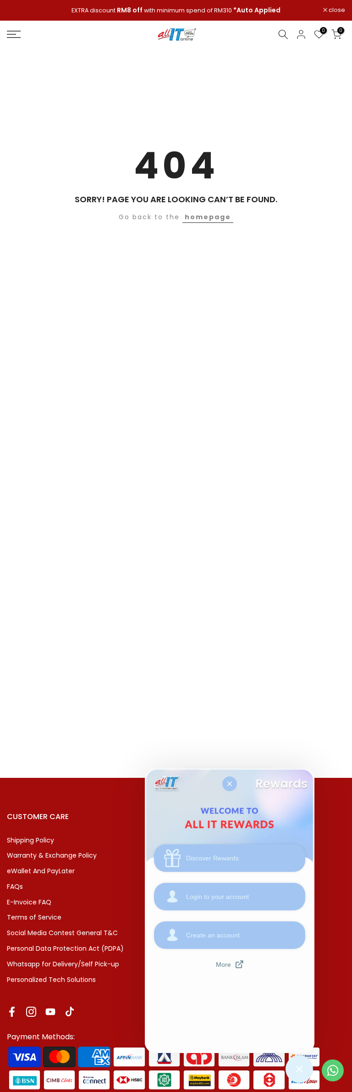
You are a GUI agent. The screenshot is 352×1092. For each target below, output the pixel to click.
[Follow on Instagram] (31, 1011)
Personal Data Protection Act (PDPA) (65, 948)
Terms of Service (34, 917)
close (20, 10)
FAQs (15, 886)
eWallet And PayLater (41, 871)
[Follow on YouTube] (50, 1011)
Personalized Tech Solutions (51, 979)
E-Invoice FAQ (29, 902)
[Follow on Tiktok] (70, 1011)
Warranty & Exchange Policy (52, 855)
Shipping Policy (30, 840)
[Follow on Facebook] (12, 1011)
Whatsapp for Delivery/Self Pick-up (63, 964)
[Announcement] (176, 10)
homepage (208, 217)
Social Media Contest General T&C (62, 932)
